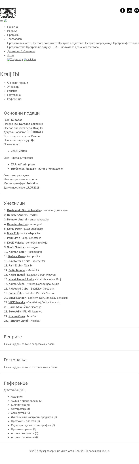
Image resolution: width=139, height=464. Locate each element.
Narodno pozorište (31, 123)
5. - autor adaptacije (23, 228)
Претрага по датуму (38, 47)
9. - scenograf (21, 247)
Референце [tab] (14, 98)
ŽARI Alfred (18, 164)
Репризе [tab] (12, 90)
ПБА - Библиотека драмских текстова (75, 47)
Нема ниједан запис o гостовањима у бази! (30, 367)
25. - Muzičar (22, 320)
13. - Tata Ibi (18, 265)
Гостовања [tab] (14, 94)
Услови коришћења (97, 450)
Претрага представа (70, 43)
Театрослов (14, 38)
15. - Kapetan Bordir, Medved (30, 274)
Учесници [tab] (13, 86)
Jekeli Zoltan (19, 150)
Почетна (12, 26)
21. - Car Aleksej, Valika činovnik (32, 302)
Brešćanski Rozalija (23, 168)
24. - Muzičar (20, 316)
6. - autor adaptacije (22, 233)
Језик (10, 55)
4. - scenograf (23, 224)
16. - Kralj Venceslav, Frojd (33, 279)
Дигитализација (14, 389)
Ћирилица (16, 59)
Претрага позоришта (44, 43)
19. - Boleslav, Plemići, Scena (29, 293)
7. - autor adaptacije (22, 237)
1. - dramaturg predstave (36, 210)
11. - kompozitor (22, 256)
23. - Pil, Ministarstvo (23, 311)
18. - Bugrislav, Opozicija (29, 288)
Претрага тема (16, 47)
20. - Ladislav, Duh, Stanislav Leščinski (36, 297)
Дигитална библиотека (21, 51)
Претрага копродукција (98, 43)
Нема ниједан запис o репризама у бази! (29, 343)
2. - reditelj (20, 214)
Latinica (31, 59)
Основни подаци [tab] (17, 82)
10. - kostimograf (23, 251)
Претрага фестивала (126, 43)
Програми (13, 34)
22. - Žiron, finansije (22, 306)
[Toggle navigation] (1, 20)
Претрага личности (19, 43)
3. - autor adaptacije (26, 219)
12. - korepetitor (24, 260)
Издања (12, 30)
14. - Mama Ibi (21, 270)
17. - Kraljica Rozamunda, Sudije (31, 283)
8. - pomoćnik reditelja (25, 242)
